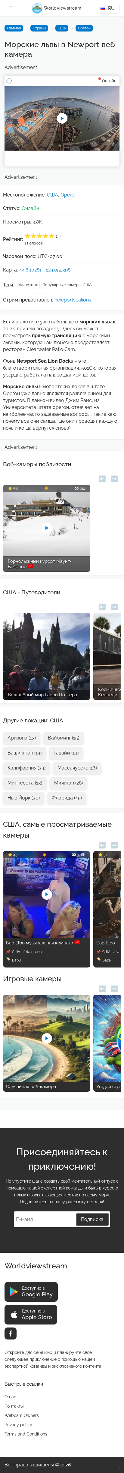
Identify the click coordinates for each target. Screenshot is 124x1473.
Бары (16, 960)
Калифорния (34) (26, 768)
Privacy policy (18, 1424)
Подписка (92, 1219)
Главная (14, 28)
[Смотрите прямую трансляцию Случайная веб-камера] (46, 1080)
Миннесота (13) (25, 783)
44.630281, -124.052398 (44, 270)
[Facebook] (11, 1334)
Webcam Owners (22, 1415)
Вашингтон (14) (25, 753)
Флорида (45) (67, 798)
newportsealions (72, 300)
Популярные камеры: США (67, 285)
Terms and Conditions (26, 1434)
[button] (102, 478)
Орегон (84, 28)
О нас (10, 1396)
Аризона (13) (22, 738)
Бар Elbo (105, 943)
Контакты (14, 1406)
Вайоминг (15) (63, 738)
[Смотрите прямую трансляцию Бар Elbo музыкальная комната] (46, 936)
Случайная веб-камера (31, 1086)
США (62, 28)
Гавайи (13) (66, 753)
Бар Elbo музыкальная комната (42, 943)
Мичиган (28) (68, 783)
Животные (28, 285)
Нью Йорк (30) (24, 798)
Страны (39, 28)
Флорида (34, 952)
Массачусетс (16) (77, 768)
